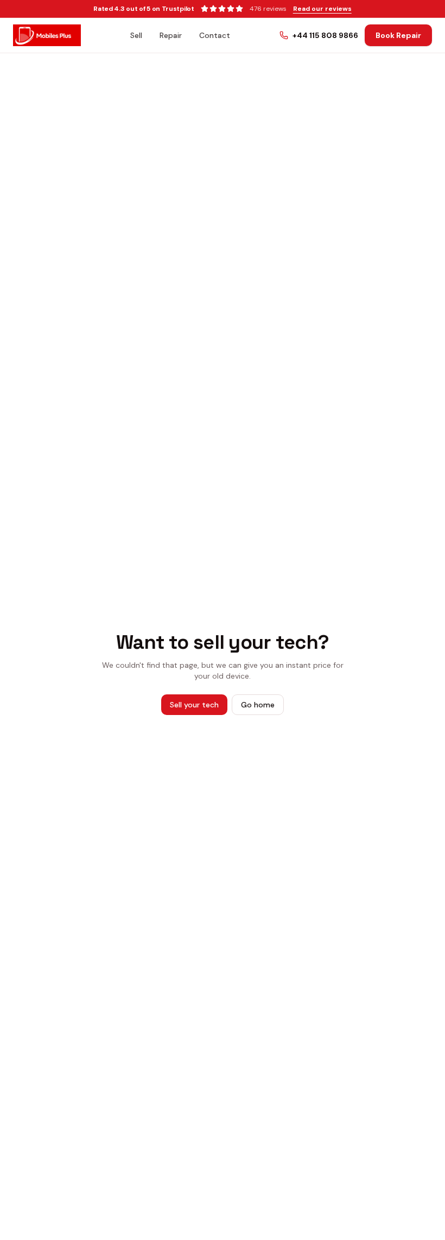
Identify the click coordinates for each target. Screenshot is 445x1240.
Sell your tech (194, 705)
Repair (171, 35)
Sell (136, 35)
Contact (214, 35)
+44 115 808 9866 (325, 35)
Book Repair (398, 35)
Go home (258, 705)
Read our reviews (322, 8)
